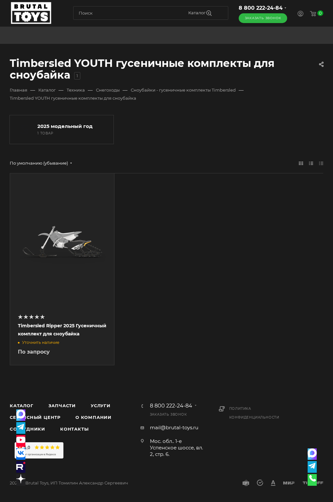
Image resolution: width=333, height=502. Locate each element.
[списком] (311, 163)
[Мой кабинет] (300, 14)
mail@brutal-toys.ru (174, 427)
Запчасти (62, 405)
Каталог (21, 405)
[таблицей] (321, 163)
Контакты (74, 429)
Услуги (101, 405)
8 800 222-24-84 (261, 8)
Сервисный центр (35, 417)
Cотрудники (27, 429)
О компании (93, 417)
